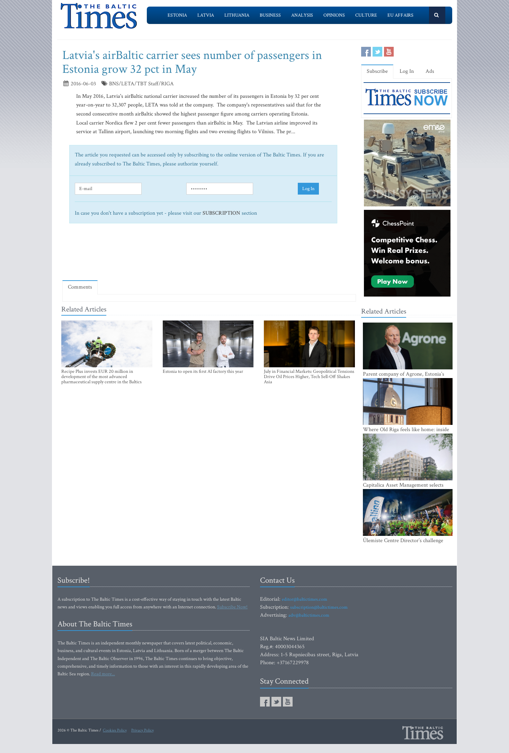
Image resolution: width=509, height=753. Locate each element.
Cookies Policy (115, 730)
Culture (366, 15)
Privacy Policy (142, 730)
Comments (80, 287)
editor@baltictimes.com (304, 599)
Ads (430, 71)
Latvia (205, 15)
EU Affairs (400, 15)
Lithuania (236, 15)
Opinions (334, 15)
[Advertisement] (209, 254)
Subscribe (377, 71)
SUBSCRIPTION (221, 213)
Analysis (302, 15)
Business (270, 15)
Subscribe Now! (232, 607)
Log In (308, 189)
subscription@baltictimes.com (319, 607)
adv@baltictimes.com (308, 615)
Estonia (177, 15)
